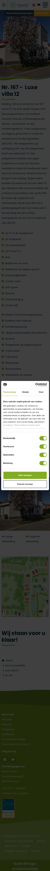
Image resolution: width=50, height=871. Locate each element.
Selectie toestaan (25, 484)
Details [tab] (25, 392)
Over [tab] (41, 392)
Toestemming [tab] (9, 392)
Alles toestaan (25, 475)
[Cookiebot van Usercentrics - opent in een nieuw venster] (35, 384)
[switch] (43, 446)
